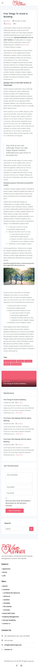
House (5, 572)
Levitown (7, 610)
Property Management (11, 617)
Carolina (7, 600)
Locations (6, 589)
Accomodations (10, 361)
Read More (19, 413)
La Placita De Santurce (12, 593)
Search (5, 586)
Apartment (6, 569)
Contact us (6, 623)
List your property (9, 620)
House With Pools (9, 613)
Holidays (28, 361)
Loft (4, 576)
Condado (7, 603)
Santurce (7, 596)
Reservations (16, 364)
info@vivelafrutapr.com (13, 645)
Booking (8, 24)
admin (8, 21)
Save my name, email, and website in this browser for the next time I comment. (18, 503)
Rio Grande (8, 606)
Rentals (7, 364)
